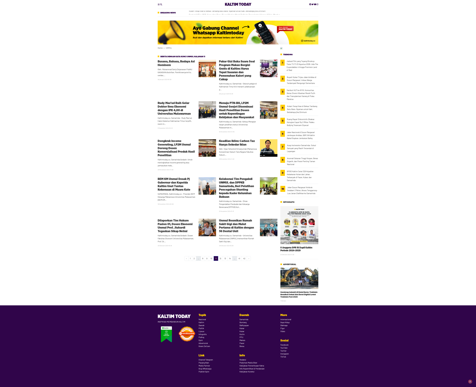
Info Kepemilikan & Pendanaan (252, 368)
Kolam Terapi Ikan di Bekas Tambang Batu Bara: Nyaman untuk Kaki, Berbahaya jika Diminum (302, 109)
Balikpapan (244, 325)
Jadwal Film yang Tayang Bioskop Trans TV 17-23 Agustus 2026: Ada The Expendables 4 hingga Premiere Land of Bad (302, 65)
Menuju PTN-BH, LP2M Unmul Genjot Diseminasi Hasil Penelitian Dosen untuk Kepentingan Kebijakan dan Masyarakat (237, 110)
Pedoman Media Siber (248, 362)
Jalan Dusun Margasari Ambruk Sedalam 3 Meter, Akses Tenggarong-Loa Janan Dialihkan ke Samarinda (302, 190)
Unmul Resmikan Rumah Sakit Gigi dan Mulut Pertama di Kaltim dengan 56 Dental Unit (236, 225)
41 (239, 258)
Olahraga (283, 325)
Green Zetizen (204, 346)
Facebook (284, 345)
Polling (201, 337)
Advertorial (289, 264)
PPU (241, 337)
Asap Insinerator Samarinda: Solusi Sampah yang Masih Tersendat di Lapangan (221, 12)
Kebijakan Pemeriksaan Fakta (251, 365)
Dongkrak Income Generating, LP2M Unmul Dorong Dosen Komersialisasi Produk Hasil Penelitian (176, 148)
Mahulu (242, 340)
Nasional (202, 319)
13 (225, 258)
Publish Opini (204, 371)
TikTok (283, 356)
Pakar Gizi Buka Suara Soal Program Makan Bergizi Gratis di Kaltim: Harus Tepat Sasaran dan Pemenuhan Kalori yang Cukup (237, 70)
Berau (241, 346)
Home (160, 48)
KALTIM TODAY (238, 4)
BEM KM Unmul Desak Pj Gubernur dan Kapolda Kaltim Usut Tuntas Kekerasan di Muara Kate (174, 184)
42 (244, 258)
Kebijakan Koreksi (246, 371)
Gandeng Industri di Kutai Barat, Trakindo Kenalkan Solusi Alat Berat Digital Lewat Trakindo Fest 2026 (298, 294)
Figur (282, 328)
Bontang (243, 322)
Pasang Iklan (204, 362)
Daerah (201, 325)
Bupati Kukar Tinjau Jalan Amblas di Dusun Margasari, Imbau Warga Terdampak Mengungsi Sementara (301, 80)
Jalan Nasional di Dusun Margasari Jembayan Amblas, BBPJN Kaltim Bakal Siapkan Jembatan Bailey (301, 135)
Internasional (285, 319)
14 (230, 258)
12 (220, 258)
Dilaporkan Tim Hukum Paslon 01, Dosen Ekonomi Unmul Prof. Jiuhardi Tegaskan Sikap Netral (175, 225)
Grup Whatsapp (205, 368)
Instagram (284, 354)
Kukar (241, 328)
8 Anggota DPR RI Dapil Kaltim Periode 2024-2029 (296, 249)
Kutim (242, 334)
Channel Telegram (206, 359)
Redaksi (242, 359)
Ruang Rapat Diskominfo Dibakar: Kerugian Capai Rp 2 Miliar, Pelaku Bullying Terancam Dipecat (301, 122)
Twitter (283, 351)
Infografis (288, 202)
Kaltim (201, 322)
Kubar (241, 331)
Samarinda (243, 319)
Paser (241, 343)
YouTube (283, 348)
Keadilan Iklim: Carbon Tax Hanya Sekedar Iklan (237, 143)
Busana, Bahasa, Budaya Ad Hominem (176, 63)
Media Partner (204, 365)
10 (211, 258)
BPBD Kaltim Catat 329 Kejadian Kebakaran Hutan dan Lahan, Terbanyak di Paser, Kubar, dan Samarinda (300, 175)
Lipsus (201, 331)
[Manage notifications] (470, 382)
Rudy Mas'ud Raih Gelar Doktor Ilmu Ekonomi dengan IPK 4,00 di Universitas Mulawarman (174, 108)
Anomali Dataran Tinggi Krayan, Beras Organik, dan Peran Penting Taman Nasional (302, 161)
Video (282, 331)
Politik (201, 328)
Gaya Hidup (285, 322)
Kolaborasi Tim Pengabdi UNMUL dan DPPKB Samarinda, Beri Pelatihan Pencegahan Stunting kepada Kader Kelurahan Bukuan (236, 188)
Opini (201, 340)
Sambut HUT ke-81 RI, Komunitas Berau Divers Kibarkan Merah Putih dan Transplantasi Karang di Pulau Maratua (301, 94)
